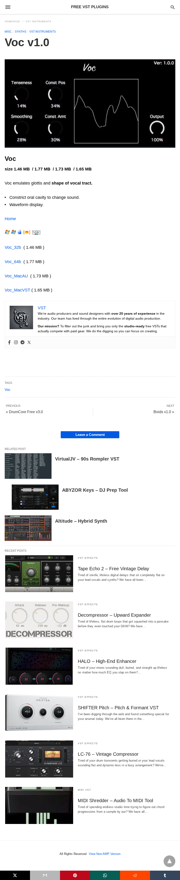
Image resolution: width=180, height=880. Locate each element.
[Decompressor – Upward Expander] (39, 619)
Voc (8, 390)
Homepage (12, 21)
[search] (172, 7)
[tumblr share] (165, 875)
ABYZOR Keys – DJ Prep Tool (95, 490)
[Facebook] (9, 342)
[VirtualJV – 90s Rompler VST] (28, 466)
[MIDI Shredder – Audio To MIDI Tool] (39, 805)
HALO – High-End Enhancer (107, 661)
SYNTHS (20, 31)
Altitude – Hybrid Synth (81, 521)
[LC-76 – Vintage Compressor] (39, 759)
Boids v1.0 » (164, 412)
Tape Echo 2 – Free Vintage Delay (113, 568)
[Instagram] (16, 342)
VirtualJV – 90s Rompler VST (87, 458)
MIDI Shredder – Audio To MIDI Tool (115, 800)
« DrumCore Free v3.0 (24, 412)
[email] (45, 875)
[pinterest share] (75, 875)
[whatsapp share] (105, 875)
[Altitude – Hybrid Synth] (28, 528)
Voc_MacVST (17, 290)
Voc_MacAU (16, 276)
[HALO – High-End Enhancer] (39, 666)
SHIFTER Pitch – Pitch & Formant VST (118, 707)
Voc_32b (13, 247)
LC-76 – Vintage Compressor (108, 754)
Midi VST (84, 790)
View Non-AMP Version (104, 854)
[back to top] (169, 861)
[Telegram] (22, 342)
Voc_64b (13, 261)
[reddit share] (135, 875)
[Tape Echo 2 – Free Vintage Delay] (39, 573)
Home (10, 218)
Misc (8, 31)
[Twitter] (29, 342)
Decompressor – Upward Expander (114, 615)
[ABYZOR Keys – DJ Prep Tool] (35, 497)
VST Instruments (38, 21)
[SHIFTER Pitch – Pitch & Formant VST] (39, 712)
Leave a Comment (90, 435)
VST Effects (88, 558)
